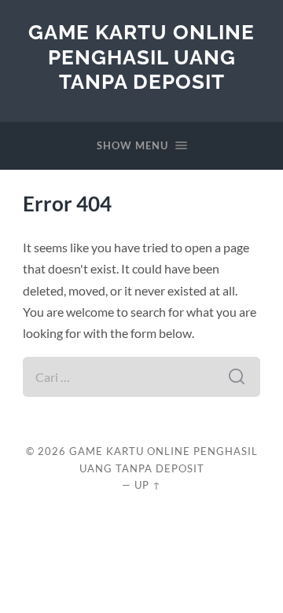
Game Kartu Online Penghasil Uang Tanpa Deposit (141, 57)
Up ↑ (147, 485)
